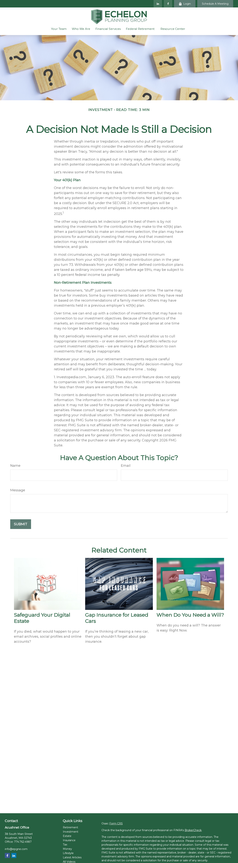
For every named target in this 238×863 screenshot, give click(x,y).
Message (17, 490)
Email (126, 466)
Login (187, 3)
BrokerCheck (193, 830)
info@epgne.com (16, 849)
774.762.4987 (23, 841)
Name (15, 466)
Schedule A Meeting (215, 3)
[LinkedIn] (158, 3)
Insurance (69, 840)
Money (67, 849)
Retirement (70, 827)
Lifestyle (68, 853)
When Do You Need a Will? (190, 615)
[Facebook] (168, 3)
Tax (65, 844)
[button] (58, 28)
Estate (67, 836)
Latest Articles (72, 857)
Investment (70, 831)
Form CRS (116, 823)
